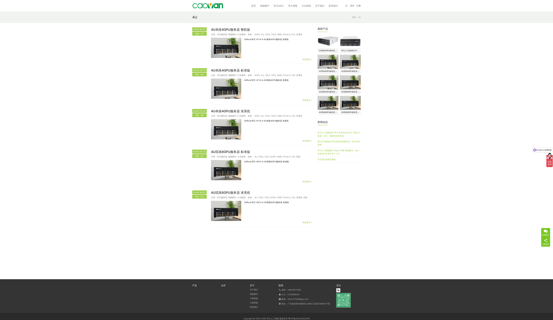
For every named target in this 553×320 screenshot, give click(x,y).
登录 (352, 5)
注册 (358, 5)
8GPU (273, 156)
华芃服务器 (222, 34)
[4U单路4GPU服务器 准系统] (226, 129)
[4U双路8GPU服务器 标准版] (226, 170)
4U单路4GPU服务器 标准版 (230, 70)
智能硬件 (264, 5)
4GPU (257, 34)
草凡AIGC (279, 5)
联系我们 (333, 5)
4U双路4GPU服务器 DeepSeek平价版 (328, 50)
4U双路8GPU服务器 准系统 (230, 192)
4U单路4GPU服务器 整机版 (230, 29)
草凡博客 (292, 5)
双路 (298, 156)
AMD (279, 34)
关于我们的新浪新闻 (327, 159)
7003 (273, 34)
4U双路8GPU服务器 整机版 (350, 92)
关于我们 (319, 5)
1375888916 (293, 294)
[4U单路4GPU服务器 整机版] (226, 48)
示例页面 (254, 298)
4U (262, 34)
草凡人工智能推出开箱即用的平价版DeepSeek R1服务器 (350, 50)
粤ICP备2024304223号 (299, 318)
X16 (293, 34)
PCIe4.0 (286, 34)
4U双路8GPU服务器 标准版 (230, 152)
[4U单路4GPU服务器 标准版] (226, 89)
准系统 (299, 34)
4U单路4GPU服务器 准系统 (230, 111)
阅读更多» (307, 59)
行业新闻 (306, 5)
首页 (253, 5)
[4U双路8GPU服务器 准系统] (226, 211)
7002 (267, 34)
